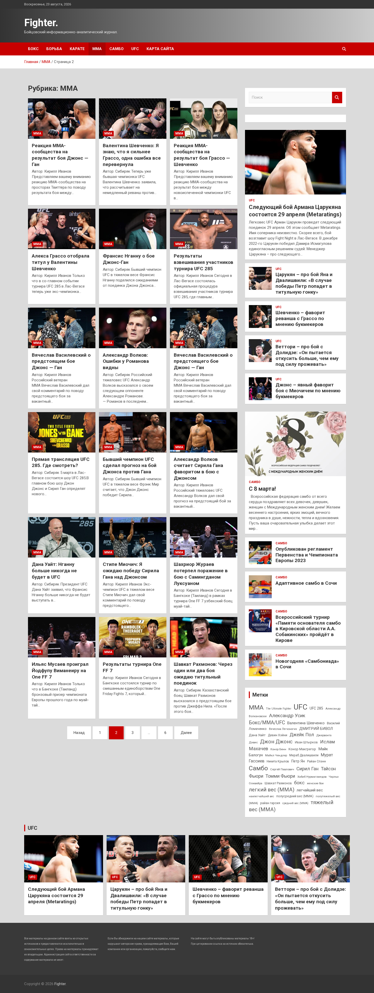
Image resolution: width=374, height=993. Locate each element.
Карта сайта (160, 49)
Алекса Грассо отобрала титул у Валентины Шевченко (60, 262)
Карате (77, 49)
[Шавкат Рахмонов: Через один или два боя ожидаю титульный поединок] (204, 637)
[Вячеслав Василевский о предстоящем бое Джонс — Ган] (62, 328)
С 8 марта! (262, 489)
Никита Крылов (278, 761)
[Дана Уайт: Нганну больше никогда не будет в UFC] (62, 537)
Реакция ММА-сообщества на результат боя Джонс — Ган (60, 155)
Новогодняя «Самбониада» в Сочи (307, 664)
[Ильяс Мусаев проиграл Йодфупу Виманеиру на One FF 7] (62, 637)
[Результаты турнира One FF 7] (133, 637)
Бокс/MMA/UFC (267, 723)
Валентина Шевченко (306, 723)
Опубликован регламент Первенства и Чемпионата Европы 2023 (307, 555)
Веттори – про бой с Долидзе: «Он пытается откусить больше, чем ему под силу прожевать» (307, 355)
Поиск (337, 97)
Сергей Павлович (282, 769)
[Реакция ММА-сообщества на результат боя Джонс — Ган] (62, 118)
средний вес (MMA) (295, 803)
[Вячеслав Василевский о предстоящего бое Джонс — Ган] (204, 328)
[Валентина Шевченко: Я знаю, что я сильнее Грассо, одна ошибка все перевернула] (133, 118)
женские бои (315, 783)
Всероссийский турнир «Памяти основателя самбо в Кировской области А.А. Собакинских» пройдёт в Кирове (308, 628)
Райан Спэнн (316, 761)
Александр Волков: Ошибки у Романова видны (126, 361)
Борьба (54, 49)
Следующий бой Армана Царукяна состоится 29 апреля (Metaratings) (56, 895)
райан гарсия (270, 803)
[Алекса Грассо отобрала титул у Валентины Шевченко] (62, 229)
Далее (186, 732)
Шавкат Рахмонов (278, 783)
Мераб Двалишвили (304, 755)
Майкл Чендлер (276, 755)
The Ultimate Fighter (278, 708)
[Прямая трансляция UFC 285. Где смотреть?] (62, 432)
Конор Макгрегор (302, 749)
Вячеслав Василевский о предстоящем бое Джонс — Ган (61, 361)
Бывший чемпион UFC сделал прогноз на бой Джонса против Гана (129, 465)
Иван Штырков (306, 742)
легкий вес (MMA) (271, 790)
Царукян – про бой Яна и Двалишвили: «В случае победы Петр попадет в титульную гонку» (304, 283)
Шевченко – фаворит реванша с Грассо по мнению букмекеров (300, 318)
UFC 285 (316, 708)
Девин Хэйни (277, 735)
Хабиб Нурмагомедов (311, 776)
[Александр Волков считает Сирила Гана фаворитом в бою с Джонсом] (204, 432)
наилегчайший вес (261, 796)
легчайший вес (310, 790)
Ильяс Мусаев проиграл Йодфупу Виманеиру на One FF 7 (60, 670)
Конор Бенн (278, 749)
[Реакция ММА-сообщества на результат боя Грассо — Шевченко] (204, 118)
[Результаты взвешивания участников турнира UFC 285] (204, 229)
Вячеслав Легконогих (283, 729)
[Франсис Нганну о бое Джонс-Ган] (133, 229)
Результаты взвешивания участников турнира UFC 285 (203, 262)
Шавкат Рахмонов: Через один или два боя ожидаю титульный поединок (203, 673)
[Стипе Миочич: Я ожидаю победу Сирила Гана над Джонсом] (133, 537)
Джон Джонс (276, 742)
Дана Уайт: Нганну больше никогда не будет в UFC (54, 570)
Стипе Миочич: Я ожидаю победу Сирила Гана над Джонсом (131, 570)
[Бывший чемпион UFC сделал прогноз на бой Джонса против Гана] (133, 432)
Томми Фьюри (280, 776)
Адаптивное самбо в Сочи (306, 583)
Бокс (33, 49)
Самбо (116, 49)
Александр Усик (287, 715)
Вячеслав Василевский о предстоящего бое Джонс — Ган (203, 361)
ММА (97, 49)
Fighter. (41, 23)
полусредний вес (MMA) (294, 796)
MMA (256, 707)
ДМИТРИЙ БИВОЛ (316, 728)
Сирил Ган (307, 768)
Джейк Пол (302, 734)
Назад (79, 732)
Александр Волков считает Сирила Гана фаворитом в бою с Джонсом (198, 468)
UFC (135, 49)
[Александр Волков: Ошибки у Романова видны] (133, 328)
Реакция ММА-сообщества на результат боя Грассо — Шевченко (202, 155)
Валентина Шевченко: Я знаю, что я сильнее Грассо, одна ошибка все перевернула (132, 155)
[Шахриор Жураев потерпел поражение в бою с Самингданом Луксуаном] (204, 537)
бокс (299, 783)
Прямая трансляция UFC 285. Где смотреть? (61, 462)
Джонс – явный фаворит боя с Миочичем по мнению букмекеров (308, 390)
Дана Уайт (257, 735)
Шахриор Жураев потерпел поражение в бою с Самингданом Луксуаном (201, 573)
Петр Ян (298, 761)
